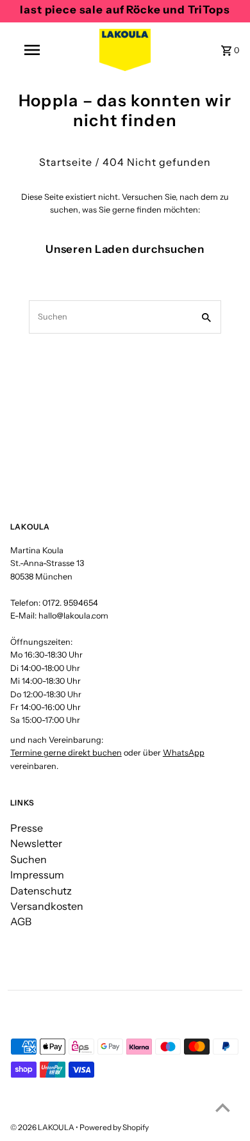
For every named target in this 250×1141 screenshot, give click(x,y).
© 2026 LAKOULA (43, 1127)
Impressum (37, 874)
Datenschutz (41, 890)
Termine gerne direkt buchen (66, 752)
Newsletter (36, 843)
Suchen (28, 859)
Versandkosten (46, 906)
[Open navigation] (32, 50)
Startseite (65, 162)
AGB (20, 921)
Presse (26, 827)
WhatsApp (183, 752)
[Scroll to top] (222, 1107)
